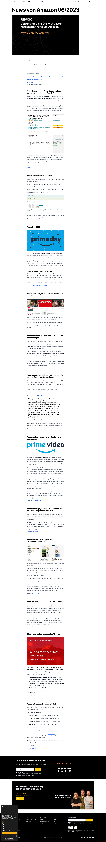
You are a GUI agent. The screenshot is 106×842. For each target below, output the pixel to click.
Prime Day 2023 (31, 82)
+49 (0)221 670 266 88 (21, 793)
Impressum (42, 819)
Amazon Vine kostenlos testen (34, 79)
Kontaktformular (20, 798)
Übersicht (41, 731)
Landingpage (46, 256)
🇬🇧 (42, 2)
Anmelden (38, 769)
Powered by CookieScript (9, 839)
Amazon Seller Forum (35, 593)
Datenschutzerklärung (27, 773)
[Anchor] (26, 91)
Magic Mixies (41, 395)
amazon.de (44, 285)
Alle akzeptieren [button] (9, 833)
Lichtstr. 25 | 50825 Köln (22, 795)
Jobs (55, 821)
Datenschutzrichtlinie (11, 819)
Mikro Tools (28, 821)
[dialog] (9, 823)
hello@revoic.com (20, 792)
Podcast (55, 823)
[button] (9, 838)
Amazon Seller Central (35, 218)
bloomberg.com (34, 531)
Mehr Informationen (31, 748)
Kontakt (41, 823)
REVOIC (14, 1)
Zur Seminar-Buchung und (33, 731)
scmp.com (32, 625)
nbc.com (33, 428)
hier (41, 695)
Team (55, 819)
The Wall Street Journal (35, 500)
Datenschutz (20, 772)
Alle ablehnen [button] (9, 835)
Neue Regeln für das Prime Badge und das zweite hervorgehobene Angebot (45, 76)
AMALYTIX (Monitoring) (31, 819)
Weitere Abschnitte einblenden (35, 84)
